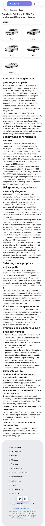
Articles (14, 456)
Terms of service (17, 477)
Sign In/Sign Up (17, 489)
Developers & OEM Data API (22, 508)
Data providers (16, 481)
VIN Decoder (16, 447)
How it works (16, 452)
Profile (13, 485)
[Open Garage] (35, 3)
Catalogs (13, 10)
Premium (14, 464)
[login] (41, 3)
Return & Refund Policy (19, 473)
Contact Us (15, 493)
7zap (5, 10)
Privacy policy (16, 468)
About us (14, 460)
